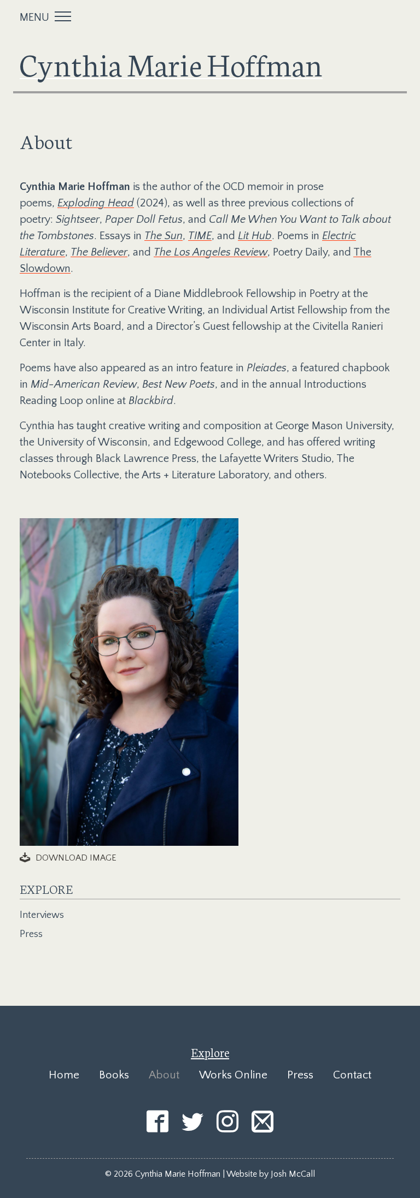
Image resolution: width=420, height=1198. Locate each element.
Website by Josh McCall (270, 1174)
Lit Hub (255, 236)
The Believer (99, 252)
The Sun (163, 236)
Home (64, 1075)
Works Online (233, 1075)
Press (31, 934)
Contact (352, 1075)
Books (114, 1075)
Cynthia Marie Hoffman (171, 63)
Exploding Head (95, 203)
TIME (200, 236)
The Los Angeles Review (210, 252)
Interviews (42, 915)
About (164, 1075)
